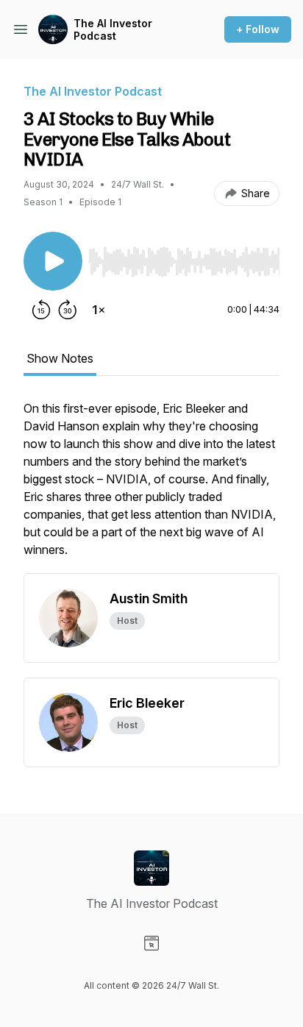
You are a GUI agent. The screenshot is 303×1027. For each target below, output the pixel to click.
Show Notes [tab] (59, 358)
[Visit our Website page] (151, 943)
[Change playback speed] (98, 309)
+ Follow (257, 29)
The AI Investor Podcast (113, 30)
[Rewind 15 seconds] (41, 309)
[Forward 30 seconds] (67, 309)
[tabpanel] (151, 486)
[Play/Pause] (53, 261)
